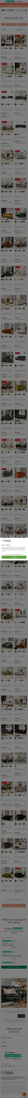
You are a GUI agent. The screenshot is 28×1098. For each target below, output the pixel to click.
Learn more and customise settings (14, 554)
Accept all (14, 557)
